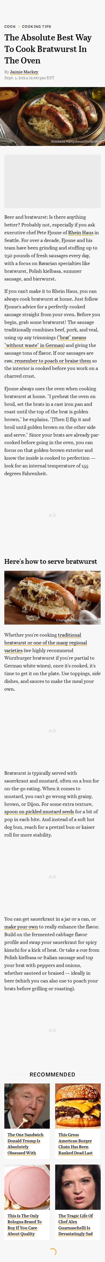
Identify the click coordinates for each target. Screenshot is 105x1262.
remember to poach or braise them (53, 360)
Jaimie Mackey (24, 72)
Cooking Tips (36, 26)
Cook (10, 26)
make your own (21, 926)
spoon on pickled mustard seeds (39, 811)
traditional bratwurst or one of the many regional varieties (45, 642)
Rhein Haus (80, 232)
